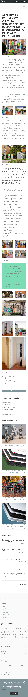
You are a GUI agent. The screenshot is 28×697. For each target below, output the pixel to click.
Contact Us (5, 609)
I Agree (14, 693)
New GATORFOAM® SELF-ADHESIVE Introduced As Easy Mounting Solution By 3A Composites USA (14, 472)
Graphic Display (6, 614)
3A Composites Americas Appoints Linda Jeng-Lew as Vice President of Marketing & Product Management (13, 549)
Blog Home (14, 390)
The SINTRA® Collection (7, 409)
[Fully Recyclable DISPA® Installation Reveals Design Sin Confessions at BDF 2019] (14, 434)
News (4, 606)
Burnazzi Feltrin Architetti (19, 94)
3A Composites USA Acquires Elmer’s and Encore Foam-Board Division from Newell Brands (13, 566)
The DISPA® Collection (7, 402)
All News (24, 584)
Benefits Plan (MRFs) (6, 653)
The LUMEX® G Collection (8, 412)
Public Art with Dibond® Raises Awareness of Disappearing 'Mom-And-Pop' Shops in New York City (14, 499)
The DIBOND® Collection (7, 414)
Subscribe (3, 651)
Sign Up (17, 1)
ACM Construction (7, 619)
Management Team (7, 608)
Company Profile (6, 604)
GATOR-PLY (6, 617)
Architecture (5, 612)
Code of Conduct (5, 655)
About (2, 648)
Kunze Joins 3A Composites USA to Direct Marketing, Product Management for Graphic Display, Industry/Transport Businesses (13, 575)
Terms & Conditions (6, 644)
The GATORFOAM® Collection (8, 407)
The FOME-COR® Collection (8, 404)
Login (24, 1)
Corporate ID (6, 615)
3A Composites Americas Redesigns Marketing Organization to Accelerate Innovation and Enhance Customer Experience (13, 540)
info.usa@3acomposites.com (10, 677)
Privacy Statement (5, 646)
